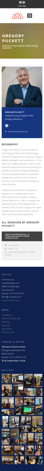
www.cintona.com (11, 300)
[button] (6, 378)
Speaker (6, 322)
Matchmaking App (11, 318)
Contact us (7, 315)
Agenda (6, 325)
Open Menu (29, 15)
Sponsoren (7, 329)
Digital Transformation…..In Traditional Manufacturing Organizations (17, 236)
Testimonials (8, 332)
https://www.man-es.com (18, 132)
